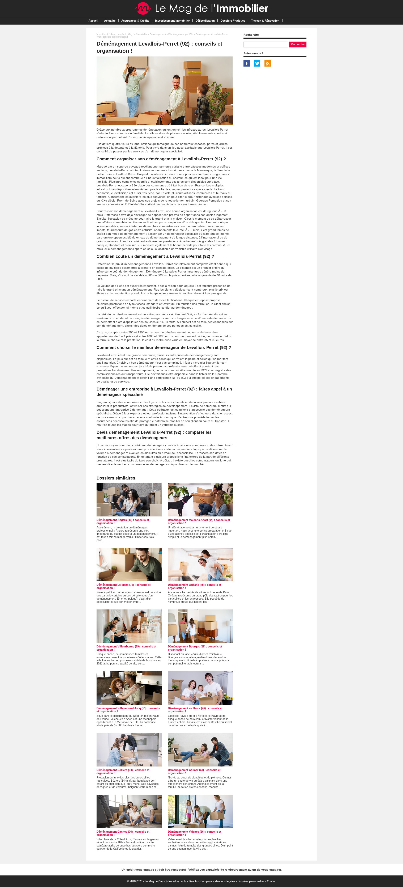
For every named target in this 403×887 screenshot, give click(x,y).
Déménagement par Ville (180, 34)
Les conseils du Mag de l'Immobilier (129, 34)
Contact (271, 881)
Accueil (93, 20)
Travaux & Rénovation (265, 20)
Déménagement (158, 34)
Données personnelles (251, 881)
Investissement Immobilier (172, 20)
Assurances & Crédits (135, 20)
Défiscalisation (205, 20)
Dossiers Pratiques (233, 20)
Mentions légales (225, 881)
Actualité (109, 20)
